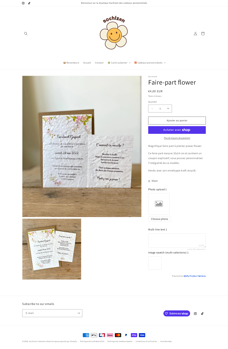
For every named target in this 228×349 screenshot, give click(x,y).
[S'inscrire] (78, 313)
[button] (26, 33)
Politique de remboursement (119, 341)
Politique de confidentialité (92, 341)
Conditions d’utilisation (146, 341)
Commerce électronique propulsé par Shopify (57, 341)
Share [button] (155, 180)
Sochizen (33, 341)
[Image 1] (155, 263)
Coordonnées (166, 341)
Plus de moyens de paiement (177, 138)
